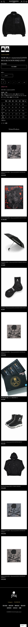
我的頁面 (5, 605)
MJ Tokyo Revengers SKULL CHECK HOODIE (11, 486)
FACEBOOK (17, 602)
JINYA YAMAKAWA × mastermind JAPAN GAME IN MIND (13, 218)
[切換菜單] (1, 1)
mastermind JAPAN (5, 54)
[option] (14, 24)
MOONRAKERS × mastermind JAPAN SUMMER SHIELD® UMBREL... (14, 263)
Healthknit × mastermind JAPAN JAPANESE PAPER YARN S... (14, 307)
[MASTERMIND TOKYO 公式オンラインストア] (14, 2)
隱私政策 (23, 605)
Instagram (10, 602)
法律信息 (15, 608)
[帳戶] (21, 1)
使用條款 (9, 608)
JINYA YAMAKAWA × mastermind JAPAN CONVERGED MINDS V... (13, 352)
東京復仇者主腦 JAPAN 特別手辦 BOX (9, 397)
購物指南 (17, 605)
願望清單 (11, 605)
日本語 (22, 625)
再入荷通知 (14, 66)
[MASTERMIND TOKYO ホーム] (14, 594)
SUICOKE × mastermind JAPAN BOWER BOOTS (11, 442)
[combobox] (23, 625)
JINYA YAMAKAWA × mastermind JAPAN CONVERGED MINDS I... (13, 173)
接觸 (20, 608)
